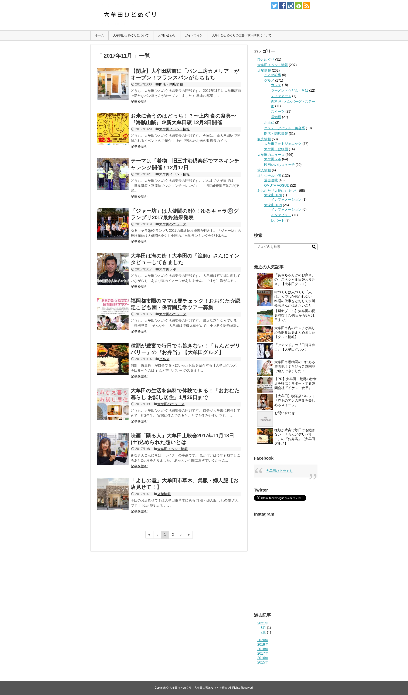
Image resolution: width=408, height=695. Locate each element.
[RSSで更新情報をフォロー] (306, 5)
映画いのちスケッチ (279, 164)
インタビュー (281, 215)
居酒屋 (276, 117)
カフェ (276, 85)
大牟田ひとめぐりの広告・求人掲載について (241, 35)
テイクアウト (281, 96)
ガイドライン (194, 35)
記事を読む (139, 101)
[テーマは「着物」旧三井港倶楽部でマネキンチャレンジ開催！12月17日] (113, 174)
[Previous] (157, 535)
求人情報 (264, 170)
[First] (149, 535)
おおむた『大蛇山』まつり (277, 190)
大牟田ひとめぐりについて (131, 35)
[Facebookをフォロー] (282, 5)
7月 (263, 632)
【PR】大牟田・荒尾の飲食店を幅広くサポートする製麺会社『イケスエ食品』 (295, 383)
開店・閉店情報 (171, 84)
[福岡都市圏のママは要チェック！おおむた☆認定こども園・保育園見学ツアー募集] (113, 314)
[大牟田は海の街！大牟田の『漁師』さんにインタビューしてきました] (113, 269)
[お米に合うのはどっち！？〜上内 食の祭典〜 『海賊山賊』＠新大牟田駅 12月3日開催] (113, 129)
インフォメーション (286, 199)
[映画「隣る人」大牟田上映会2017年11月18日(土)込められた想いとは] (113, 449)
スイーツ (278, 111)
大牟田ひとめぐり (279, 471)
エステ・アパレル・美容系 (284, 128)
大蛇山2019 (273, 205)
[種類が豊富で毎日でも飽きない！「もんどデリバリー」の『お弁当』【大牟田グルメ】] (113, 359)
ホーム (99, 35)
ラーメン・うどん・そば (289, 90)
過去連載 (271, 180)
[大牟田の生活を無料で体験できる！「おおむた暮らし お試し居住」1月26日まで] (113, 404)
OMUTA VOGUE (276, 185)
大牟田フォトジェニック (283, 143)
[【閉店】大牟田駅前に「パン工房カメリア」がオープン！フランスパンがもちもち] (113, 84)
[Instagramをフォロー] (290, 5)
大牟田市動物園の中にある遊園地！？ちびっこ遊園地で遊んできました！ (294, 366)
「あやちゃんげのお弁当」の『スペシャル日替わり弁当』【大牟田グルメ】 (294, 279)
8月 (263, 628)
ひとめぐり (265, 59)
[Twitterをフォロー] (274, 5)
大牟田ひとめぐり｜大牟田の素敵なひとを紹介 (198, 687)
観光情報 (264, 139)
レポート (278, 220)
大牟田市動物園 (276, 149)
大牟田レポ (167, 269)
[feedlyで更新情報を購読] (298, 5)
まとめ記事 (272, 75)
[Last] (189, 535)
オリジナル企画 (269, 176)
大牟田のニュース (172, 224)
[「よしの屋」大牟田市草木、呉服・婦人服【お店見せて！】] (113, 494)
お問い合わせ (167, 35)
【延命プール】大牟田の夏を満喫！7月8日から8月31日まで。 (294, 315)
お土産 (269, 122)
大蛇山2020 (273, 195)
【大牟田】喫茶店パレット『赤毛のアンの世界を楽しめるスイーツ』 (294, 400)
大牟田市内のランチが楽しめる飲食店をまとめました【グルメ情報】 (294, 332)
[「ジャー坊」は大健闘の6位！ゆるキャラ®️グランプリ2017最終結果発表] (113, 224)
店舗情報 (164, 494)
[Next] (181, 535)
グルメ (164, 359)
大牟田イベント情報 (174, 129)
